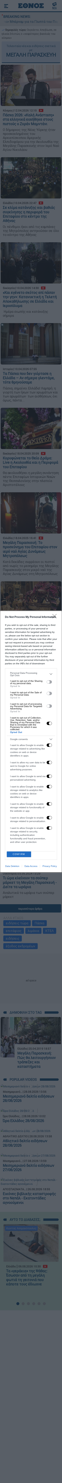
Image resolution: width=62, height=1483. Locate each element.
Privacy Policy (49, 866)
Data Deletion (12, 866)
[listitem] (31, 674)
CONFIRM (19, 854)
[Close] (55, 617)
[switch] (49, 682)
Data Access (30, 866)
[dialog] (31, 741)
